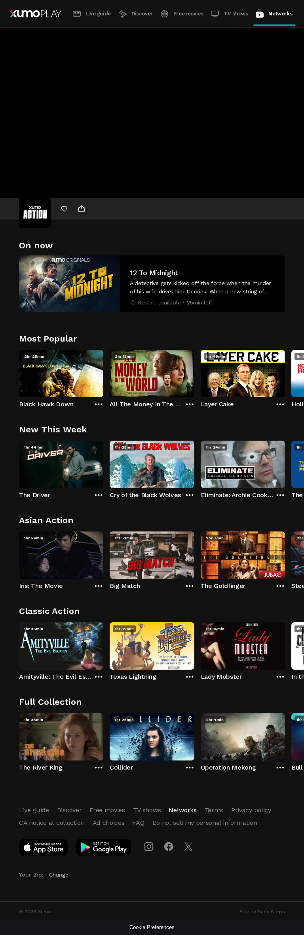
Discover (142, 14)
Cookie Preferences (152, 927)
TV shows (236, 14)
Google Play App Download (104, 849)
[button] (152, 283)
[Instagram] (149, 846)
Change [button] (58, 874)
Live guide (98, 14)
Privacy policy (251, 810)
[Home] (35, 13)
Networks (280, 14)
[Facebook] (169, 846)
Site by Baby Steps (262, 911)
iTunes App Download (44, 849)
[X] (188, 846)
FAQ (138, 822)
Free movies (188, 14)
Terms (214, 810)
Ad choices (109, 822)
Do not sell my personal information (204, 822)
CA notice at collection (52, 822)
